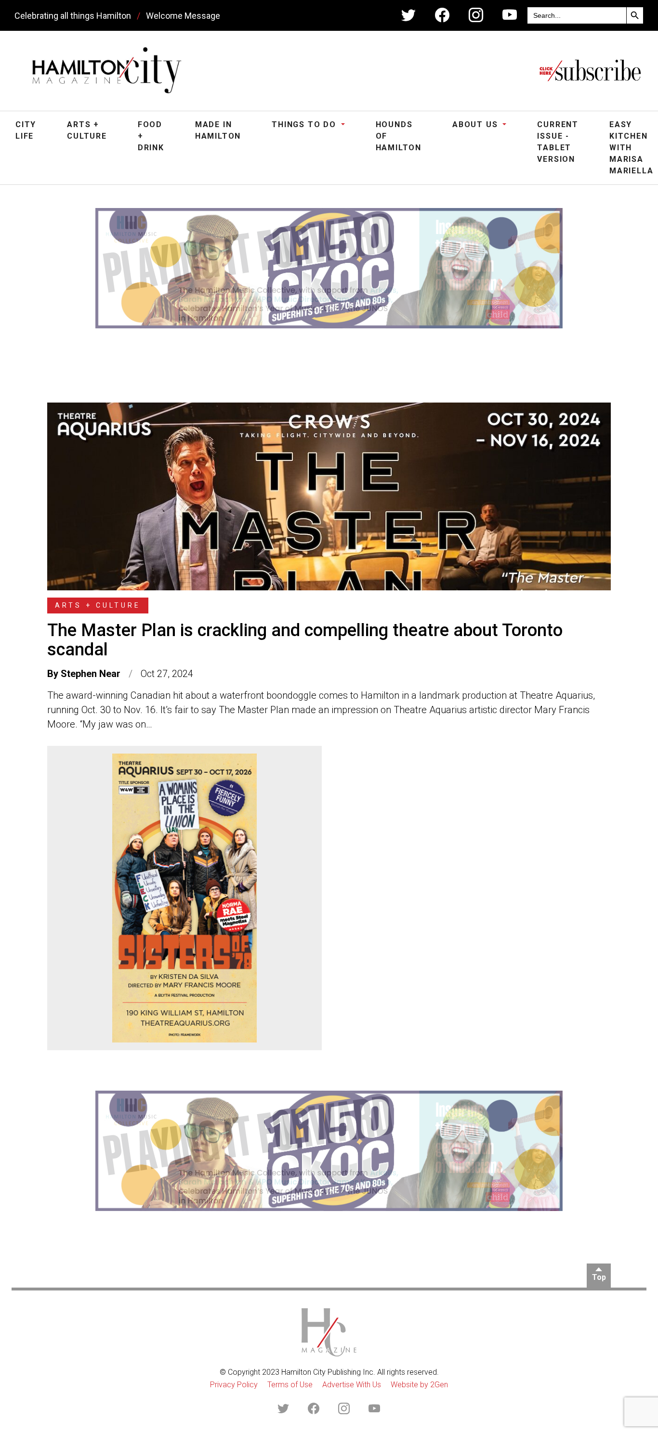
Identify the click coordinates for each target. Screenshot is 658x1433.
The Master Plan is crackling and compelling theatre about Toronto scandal (305, 640)
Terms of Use (290, 1384)
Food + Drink (151, 136)
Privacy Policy (234, 1384)
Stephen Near (90, 673)
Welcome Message (183, 16)
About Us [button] (476, 124)
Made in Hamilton (218, 130)
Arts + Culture (87, 130)
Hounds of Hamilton (398, 136)
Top (599, 1277)
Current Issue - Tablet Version (558, 142)
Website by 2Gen (419, 1384)
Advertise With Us (351, 1384)
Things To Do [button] (305, 124)
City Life (25, 130)
